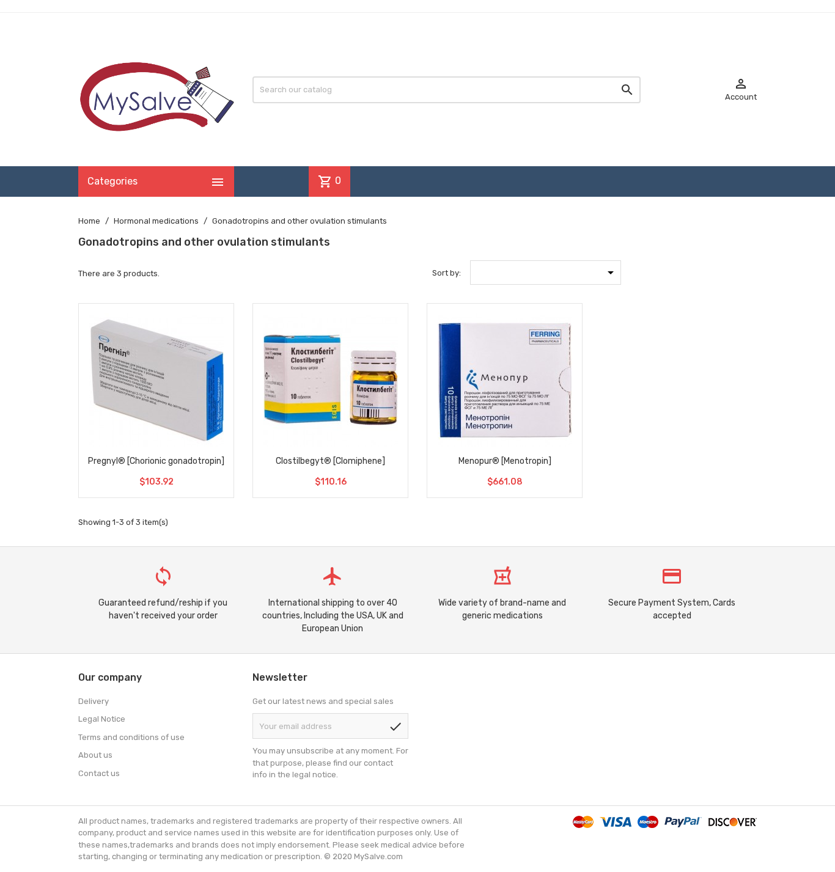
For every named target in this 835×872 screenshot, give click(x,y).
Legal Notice (101, 719)
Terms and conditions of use (131, 737)
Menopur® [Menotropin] (504, 461)
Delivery (93, 701)
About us (95, 755)
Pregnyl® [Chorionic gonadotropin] (156, 461)
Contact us (99, 773)
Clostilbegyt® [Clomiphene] (330, 461)
